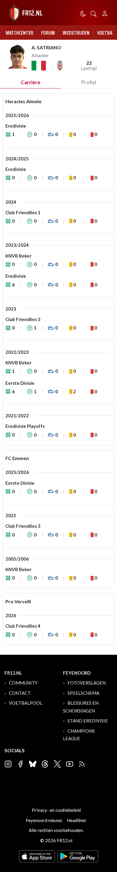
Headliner (76, 820)
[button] (94, 13)
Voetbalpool (25, 703)
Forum (48, 33)
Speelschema (83, 693)
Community (23, 682)
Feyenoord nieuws (44, 820)
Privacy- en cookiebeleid (56, 810)
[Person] (104, 12)
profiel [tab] (88, 82)
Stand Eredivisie (88, 720)
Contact (20, 693)
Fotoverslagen (87, 682)
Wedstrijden (76, 33)
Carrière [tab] (30, 82)
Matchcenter (19, 33)
